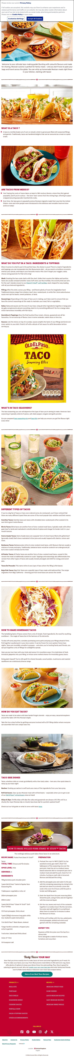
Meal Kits (13, 986)
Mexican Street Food (54, 986)
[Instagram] (40, 1032)
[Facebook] (21, 1032)
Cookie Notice (36, 1040)
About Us (4, 1040)
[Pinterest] (28, 1032)
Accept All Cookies (35, 19)
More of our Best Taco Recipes (37, 974)
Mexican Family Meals (55, 1004)
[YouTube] (34, 1032)
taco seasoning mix (21, 418)
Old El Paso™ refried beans (15, 795)
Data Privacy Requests (9, 1043)
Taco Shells (13, 995)
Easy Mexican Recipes (55, 1000)
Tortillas (13, 991)
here (40, 806)
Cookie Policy (17, 14)
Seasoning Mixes (16, 1000)
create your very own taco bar (39, 967)
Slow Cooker (51, 991)
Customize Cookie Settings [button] (62, 1040)
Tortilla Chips (14, 1009)
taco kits (34, 418)
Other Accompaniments (18, 1018)
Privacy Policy (24, 1040)
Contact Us (14, 1040)
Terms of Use (47, 1040)
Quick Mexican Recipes (55, 995)
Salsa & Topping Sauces (18, 1013)
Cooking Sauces (15, 1004)
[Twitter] (52, 1032)
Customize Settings (16, 19)
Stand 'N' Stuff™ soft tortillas (36, 283)
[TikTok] (46, 1032)
